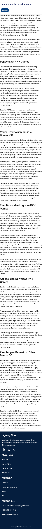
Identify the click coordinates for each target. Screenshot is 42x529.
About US (5, 483)
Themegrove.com (26, 527)
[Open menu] (39, 4)
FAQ (3, 496)
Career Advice (6, 464)
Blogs (4, 491)
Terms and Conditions (9, 487)
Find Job (5, 460)
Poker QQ (24, 35)
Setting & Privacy (7, 468)
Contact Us (6, 472)
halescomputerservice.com (16, 4)
